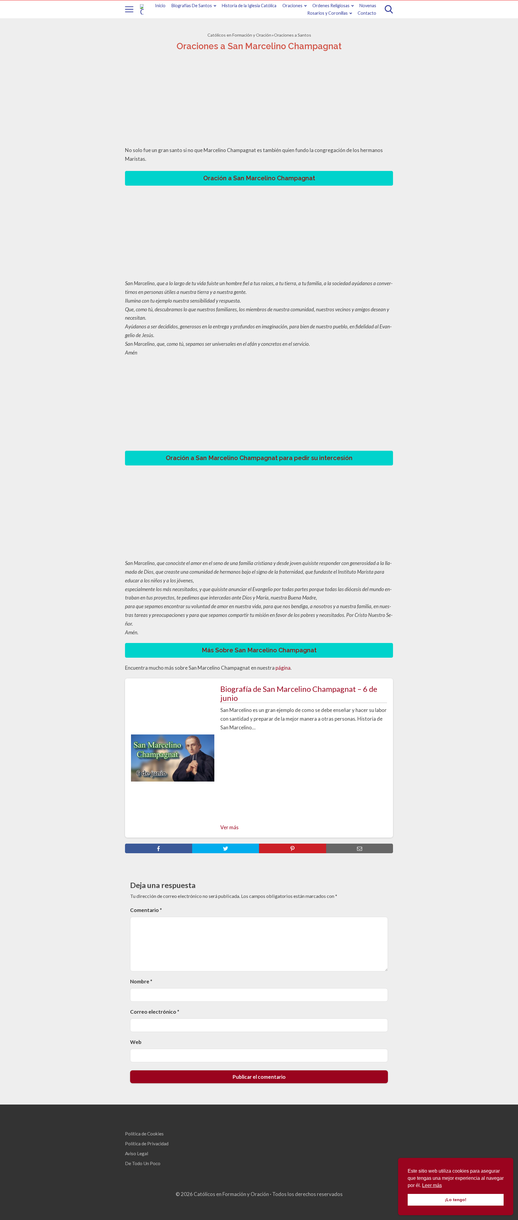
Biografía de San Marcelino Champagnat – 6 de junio (298, 693)
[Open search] (389, 9)
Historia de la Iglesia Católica (249, 5)
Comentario (146, 910)
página (282, 668)
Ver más (229, 827)
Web (135, 1042)
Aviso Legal (136, 1153)
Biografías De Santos (191, 5)
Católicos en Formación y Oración (239, 34)
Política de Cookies (144, 1133)
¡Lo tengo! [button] (455, 1199)
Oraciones (292, 5)
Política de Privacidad (146, 1143)
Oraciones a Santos (292, 34)
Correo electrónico (154, 1012)
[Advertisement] (259, 100)
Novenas (367, 5)
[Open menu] (129, 9)
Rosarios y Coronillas (327, 13)
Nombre (141, 981)
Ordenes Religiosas (331, 5)
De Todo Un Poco (142, 1163)
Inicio (160, 5)
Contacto (367, 13)
